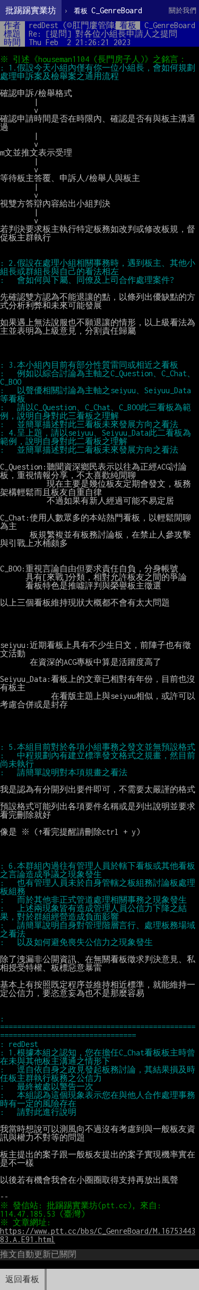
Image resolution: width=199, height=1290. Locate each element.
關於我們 (182, 10)
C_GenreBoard (108, 10)
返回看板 (22, 1279)
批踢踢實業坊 (30, 10)
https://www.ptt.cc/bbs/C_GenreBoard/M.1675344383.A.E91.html (97, 1235)
